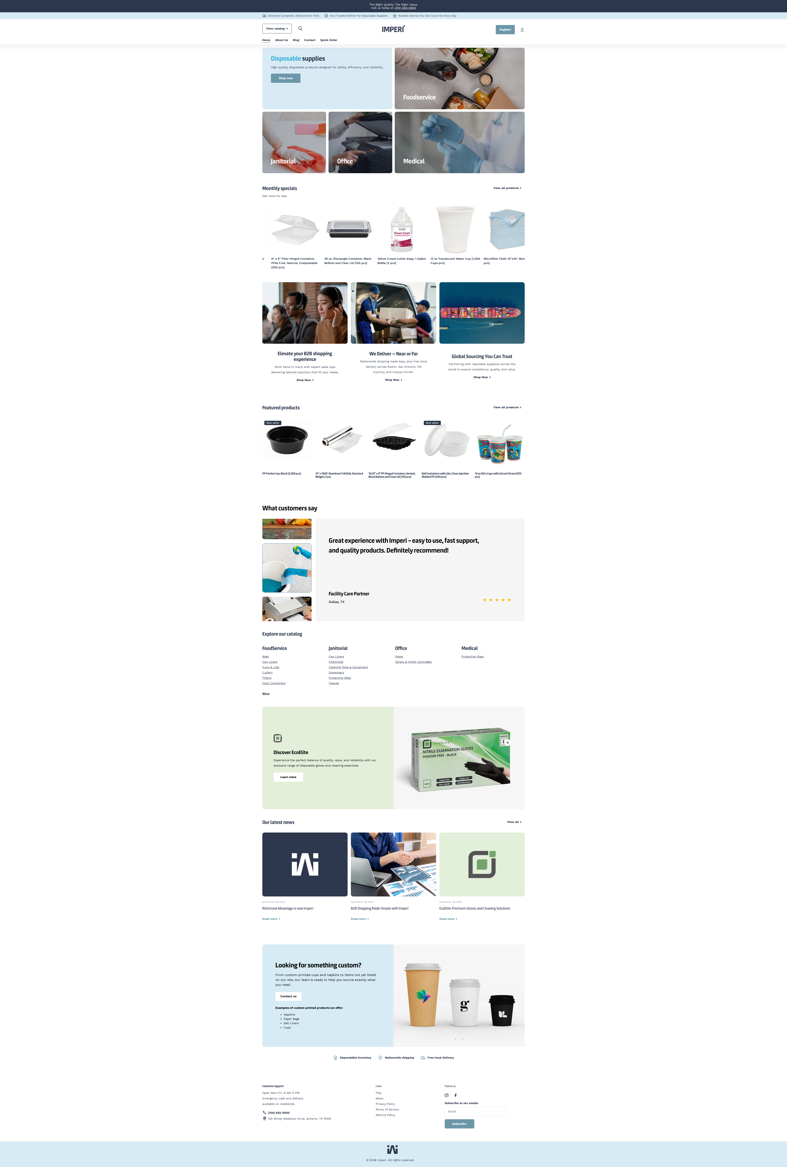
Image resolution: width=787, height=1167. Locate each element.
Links (379, 1086)
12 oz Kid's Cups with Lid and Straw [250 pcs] (445, 475)
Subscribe (459, 1123)
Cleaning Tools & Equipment (348, 667)
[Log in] (522, 29)
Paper (399, 656)
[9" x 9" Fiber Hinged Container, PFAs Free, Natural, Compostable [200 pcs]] (287, 229)
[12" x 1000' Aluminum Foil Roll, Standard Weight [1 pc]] (287, 438)
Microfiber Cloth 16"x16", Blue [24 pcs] (498, 261)
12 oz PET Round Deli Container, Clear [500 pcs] (499, 475)
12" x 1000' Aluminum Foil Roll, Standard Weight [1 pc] (286, 475)
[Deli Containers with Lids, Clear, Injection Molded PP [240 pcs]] (393, 439)
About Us (281, 40)
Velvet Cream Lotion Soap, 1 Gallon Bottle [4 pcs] (392, 261)
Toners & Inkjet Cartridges (413, 661)
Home (266, 40)
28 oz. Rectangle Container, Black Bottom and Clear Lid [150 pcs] (338, 261)
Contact (309, 40)
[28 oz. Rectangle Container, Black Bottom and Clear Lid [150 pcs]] (340, 229)
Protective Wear (340, 677)
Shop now (286, 78)
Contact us (288, 996)
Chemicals (336, 661)
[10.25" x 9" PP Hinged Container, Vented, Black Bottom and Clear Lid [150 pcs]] (340, 437)
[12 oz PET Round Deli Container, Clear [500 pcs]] (500, 444)
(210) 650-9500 (405, 7)
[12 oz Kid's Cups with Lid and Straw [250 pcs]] (447, 444)
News (379, 1098)
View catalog (275, 28)
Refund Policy (385, 1115)
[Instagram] (446, 1095)
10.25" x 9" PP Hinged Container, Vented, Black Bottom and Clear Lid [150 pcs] (338, 475)
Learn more (288, 777)
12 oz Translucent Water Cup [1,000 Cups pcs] (446, 261)
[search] (300, 28)
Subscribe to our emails (461, 1103)
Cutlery (267, 672)
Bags (265, 656)
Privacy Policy (385, 1104)
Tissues (334, 683)
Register (505, 29)
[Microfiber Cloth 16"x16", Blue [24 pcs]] (500, 229)
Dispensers (336, 672)
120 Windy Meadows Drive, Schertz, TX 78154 (299, 1118)
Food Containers (273, 683)
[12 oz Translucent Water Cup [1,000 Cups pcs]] (447, 229)
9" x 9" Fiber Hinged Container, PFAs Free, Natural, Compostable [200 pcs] (285, 263)
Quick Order (328, 40)
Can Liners (269, 661)
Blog (296, 40)
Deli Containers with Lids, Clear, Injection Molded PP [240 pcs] (392, 475)
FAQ (378, 1092)
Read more (507, 742)
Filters (266, 677)
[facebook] (456, 1095)
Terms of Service (387, 1109)
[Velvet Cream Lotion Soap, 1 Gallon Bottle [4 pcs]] (393, 229)
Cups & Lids (270, 667)
